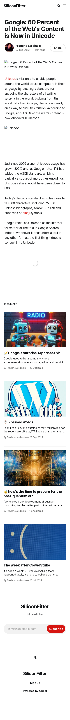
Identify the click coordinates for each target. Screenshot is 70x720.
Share (58, 47)
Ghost (43, 691)
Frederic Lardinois (28, 46)
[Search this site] (59, 6)
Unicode (10, 79)
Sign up (35, 683)
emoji (26, 213)
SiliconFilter (14, 6)
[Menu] (65, 6)
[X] (35, 657)
